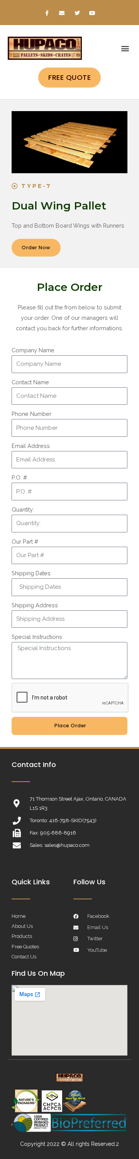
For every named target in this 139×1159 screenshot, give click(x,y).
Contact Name (30, 382)
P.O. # (19, 477)
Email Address (31, 446)
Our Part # (25, 541)
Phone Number (31, 414)
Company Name (33, 350)
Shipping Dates (31, 573)
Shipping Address (35, 605)
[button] (125, 48)
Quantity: (23, 509)
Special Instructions (37, 637)
